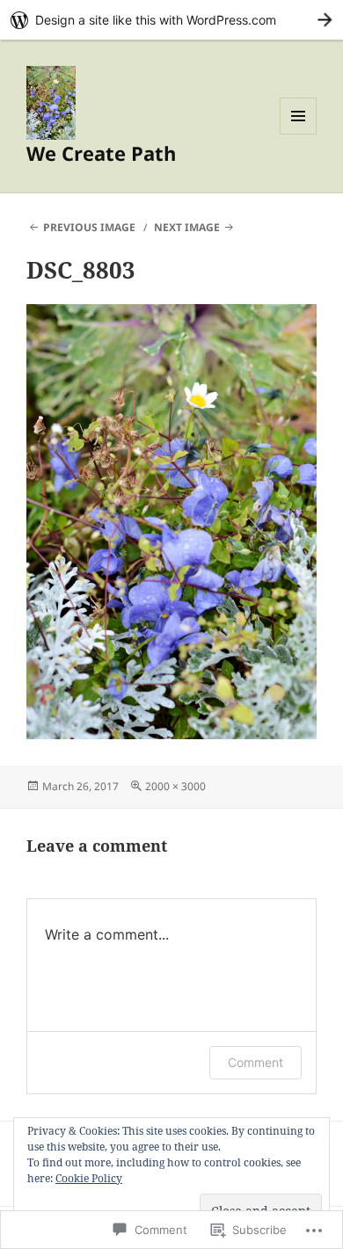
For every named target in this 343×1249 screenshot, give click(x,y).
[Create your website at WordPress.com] (171, 20)
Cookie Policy (88, 1178)
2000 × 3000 (175, 786)
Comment (255, 1062)
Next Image (187, 227)
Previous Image (89, 227)
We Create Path (101, 153)
